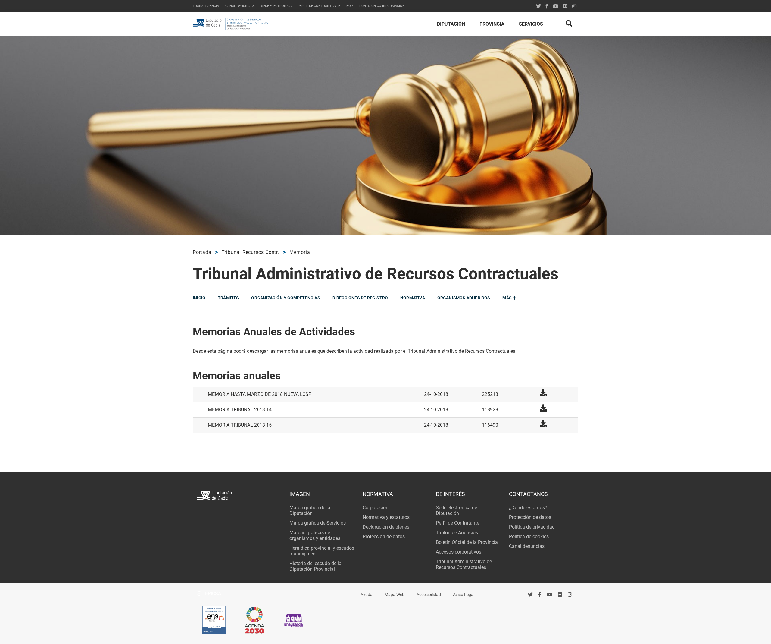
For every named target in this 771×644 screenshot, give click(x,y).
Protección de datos (384, 536)
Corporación (376, 507)
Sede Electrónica (276, 6)
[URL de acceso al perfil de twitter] (538, 6)
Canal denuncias (240, 6)
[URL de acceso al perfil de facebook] (540, 594)
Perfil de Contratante (457, 523)
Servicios (531, 24)
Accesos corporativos (458, 552)
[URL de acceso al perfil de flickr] (565, 6)
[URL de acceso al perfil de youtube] (555, 6)
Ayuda (367, 594)
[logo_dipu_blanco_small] (239, 496)
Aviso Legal (463, 594)
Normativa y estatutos (386, 517)
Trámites (228, 297)
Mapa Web (394, 594)
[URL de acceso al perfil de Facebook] (547, 6)
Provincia (491, 24)
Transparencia (206, 6)
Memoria (299, 252)
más (507, 297)
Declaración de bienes (386, 527)
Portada (202, 252)
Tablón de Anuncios (457, 532)
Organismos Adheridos (463, 297)
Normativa (412, 297)
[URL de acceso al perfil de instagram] (574, 6)
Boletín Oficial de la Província (467, 542)
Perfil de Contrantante (319, 6)
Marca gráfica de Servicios (317, 523)
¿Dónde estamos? (528, 507)
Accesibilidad (429, 594)
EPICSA (212, 593)
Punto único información (382, 6)
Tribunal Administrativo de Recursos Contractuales (464, 564)
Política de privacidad (532, 527)
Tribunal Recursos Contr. (250, 252)
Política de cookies (529, 536)
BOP (349, 6)
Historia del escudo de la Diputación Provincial (315, 566)
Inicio (199, 297)
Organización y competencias (285, 297)
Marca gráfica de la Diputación (309, 510)
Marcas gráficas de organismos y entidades (314, 535)
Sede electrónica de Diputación (456, 510)
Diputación (451, 24)
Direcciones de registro (360, 297)
